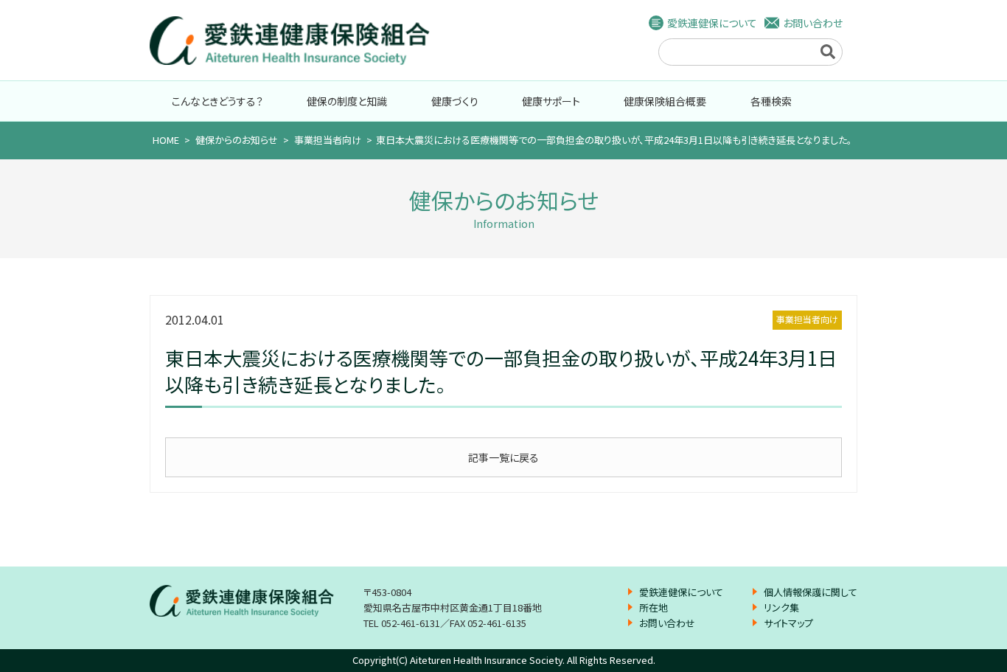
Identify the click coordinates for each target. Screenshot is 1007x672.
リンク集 (781, 607)
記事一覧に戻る (503, 457)
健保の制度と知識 (347, 101)
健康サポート (551, 101)
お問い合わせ (813, 22)
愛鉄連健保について (712, 22)
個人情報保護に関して (810, 592)
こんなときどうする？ (217, 101)
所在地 (653, 607)
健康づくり (454, 101)
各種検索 (771, 101)
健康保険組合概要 (665, 101)
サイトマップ (788, 623)
